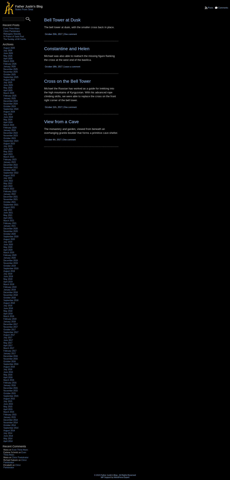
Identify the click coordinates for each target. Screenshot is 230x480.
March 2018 (8, 316)
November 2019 (10, 263)
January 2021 (9, 226)
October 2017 (9, 329)
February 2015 (9, 414)
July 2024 (7, 114)
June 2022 (8, 181)
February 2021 (9, 223)
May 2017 (7, 343)
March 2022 (8, 189)
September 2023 (10, 141)
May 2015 (7, 406)
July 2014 (7, 433)
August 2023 (9, 143)
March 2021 (8, 220)
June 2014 (8, 436)
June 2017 (8, 340)
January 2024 (9, 130)
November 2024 (10, 104)
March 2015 (8, 412)
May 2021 (7, 215)
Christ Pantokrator (11, 31)
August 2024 (9, 112)
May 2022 (7, 183)
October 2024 (9, 106)
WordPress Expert (121, 477)
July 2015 (7, 401)
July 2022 (7, 178)
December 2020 (10, 228)
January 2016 (9, 385)
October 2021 (9, 202)
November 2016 (10, 359)
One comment (70, 34)
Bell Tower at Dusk (62, 20)
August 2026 (9, 48)
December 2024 (10, 101)
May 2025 (7, 88)
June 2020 (8, 244)
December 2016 (10, 356)
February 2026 (9, 64)
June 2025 (8, 85)
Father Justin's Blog (29, 6)
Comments (223, 8)
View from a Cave (61, 121)
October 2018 (9, 298)
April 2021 (8, 218)
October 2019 (9, 266)
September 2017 (10, 332)
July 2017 (7, 337)
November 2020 (10, 231)
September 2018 (10, 300)
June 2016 (8, 372)
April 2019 (8, 282)
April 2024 (8, 122)
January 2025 (9, 98)
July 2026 (7, 50)
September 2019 (10, 268)
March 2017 (8, 348)
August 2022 (9, 175)
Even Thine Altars (11, 28)
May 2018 (7, 311)
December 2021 (10, 197)
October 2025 (9, 74)
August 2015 (9, 398)
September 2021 (10, 205)
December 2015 (10, 388)
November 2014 (10, 422)
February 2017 (9, 351)
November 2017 (10, 327)
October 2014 (9, 425)
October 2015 (9, 393)
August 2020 (9, 239)
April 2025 (8, 90)
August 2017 (9, 335)
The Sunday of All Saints (14, 39)
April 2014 (8, 441)
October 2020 (9, 234)
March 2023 (8, 157)
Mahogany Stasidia (12, 34)
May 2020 (7, 247)
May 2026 (7, 56)
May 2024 (7, 119)
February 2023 (9, 159)
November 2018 (10, 295)
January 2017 (9, 353)
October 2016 (9, 361)
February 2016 (9, 383)
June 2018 (8, 308)
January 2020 (9, 258)
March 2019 (8, 284)
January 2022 (9, 194)
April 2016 (8, 377)
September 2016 (10, 364)
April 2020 (8, 250)
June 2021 (8, 212)
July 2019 (7, 274)
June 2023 (8, 149)
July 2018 (7, 305)
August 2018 (9, 303)
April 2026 (8, 58)
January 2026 (9, 66)
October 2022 (9, 170)
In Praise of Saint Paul (13, 36)
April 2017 (8, 345)
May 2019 (7, 279)
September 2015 (10, 396)
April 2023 (8, 154)
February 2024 (9, 127)
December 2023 (10, 133)
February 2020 (9, 255)
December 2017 (10, 324)
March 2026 (8, 61)
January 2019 (9, 290)
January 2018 (9, 321)
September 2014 (10, 428)
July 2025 (7, 82)
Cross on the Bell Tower (67, 81)
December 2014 (10, 420)
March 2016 (8, 380)
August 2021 (9, 207)
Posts (210, 8)
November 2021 (10, 199)
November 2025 (10, 72)
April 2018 (8, 313)
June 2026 (8, 53)
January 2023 (9, 162)
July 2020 (7, 242)
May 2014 (7, 438)
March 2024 (8, 125)
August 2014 (9, 430)
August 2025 (9, 80)
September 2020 (10, 236)
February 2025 (9, 96)
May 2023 (7, 151)
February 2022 (9, 191)
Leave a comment (72, 66)
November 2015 (10, 391)
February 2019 (9, 287)
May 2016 (7, 375)
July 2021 (7, 210)
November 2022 (10, 167)
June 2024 (8, 117)
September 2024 (10, 109)
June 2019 (8, 276)
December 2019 (10, 260)
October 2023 (9, 138)
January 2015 (9, 417)
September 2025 (10, 77)
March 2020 (8, 252)
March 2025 (8, 93)
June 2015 (8, 404)
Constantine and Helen (66, 48)
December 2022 (10, 165)
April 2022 (8, 186)
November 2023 (10, 135)
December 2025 (10, 69)
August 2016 (9, 367)
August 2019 (9, 271)
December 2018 (10, 292)
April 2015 (8, 409)
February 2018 (9, 319)
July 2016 (7, 369)
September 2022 (10, 173)
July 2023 (7, 146)
